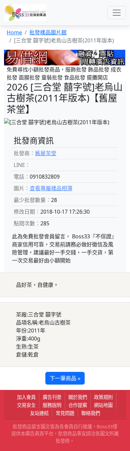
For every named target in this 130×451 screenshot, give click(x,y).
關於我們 (77, 397)
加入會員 (26, 397)
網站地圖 (103, 405)
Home (14, 32)
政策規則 (103, 397)
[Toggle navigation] (116, 12)
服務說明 (52, 405)
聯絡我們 (90, 413)
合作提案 (77, 405)
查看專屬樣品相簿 (51, 188)
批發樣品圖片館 (48, 32)
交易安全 (26, 405)
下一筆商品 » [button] (65, 378)
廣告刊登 (52, 397)
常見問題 (65, 413)
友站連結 (39, 413)
